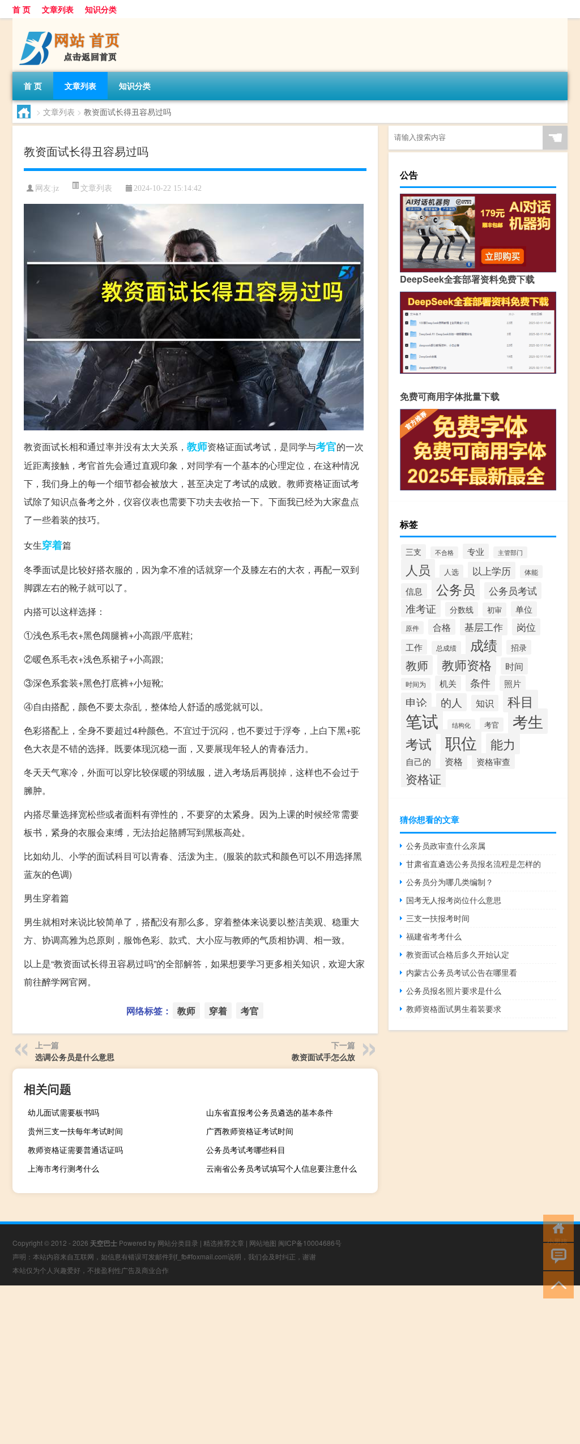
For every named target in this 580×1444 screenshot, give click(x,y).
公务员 (455, 589)
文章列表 (58, 9)
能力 (503, 744)
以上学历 (491, 570)
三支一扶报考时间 (438, 918)
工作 (414, 647)
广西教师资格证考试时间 (249, 1131)
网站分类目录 (177, 1243)
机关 (448, 683)
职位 (461, 742)
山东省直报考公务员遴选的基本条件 (269, 1112)
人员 (418, 569)
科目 (521, 701)
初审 (494, 609)
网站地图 (262, 1243)
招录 (519, 647)
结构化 (461, 725)
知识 (485, 703)
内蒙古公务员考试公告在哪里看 (461, 972)
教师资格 (467, 664)
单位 (523, 609)
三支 (413, 551)
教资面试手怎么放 (323, 1056)
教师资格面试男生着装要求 (453, 1008)
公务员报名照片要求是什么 (453, 990)
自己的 (418, 761)
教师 (197, 446)
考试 (419, 743)
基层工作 (483, 627)
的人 (451, 702)
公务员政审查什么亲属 (445, 845)
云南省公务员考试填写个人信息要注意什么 (281, 1168)
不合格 (444, 552)
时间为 (416, 684)
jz (56, 188)
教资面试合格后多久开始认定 (457, 954)
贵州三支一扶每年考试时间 (75, 1131)
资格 (454, 761)
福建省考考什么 (434, 936)
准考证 (421, 608)
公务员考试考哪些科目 (245, 1149)
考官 (326, 446)
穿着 (52, 544)
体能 (531, 571)
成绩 (483, 645)
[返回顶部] (556, 1284)
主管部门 (510, 552)
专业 (475, 551)
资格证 (423, 778)
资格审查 (493, 761)
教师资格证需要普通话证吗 (75, 1149)
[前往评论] (556, 1255)
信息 (414, 591)
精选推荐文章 (223, 1243)
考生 (528, 721)
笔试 (422, 720)
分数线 (462, 609)
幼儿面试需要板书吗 (63, 1112)
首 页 (21, 9)
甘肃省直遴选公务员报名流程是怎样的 (473, 863)
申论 (416, 702)
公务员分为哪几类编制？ (449, 881)
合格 (442, 627)
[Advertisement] (290, 1364)
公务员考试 (513, 590)
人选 (451, 571)
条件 (480, 683)
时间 (514, 666)
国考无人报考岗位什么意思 (453, 899)
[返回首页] (556, 1227)
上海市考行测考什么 (63, 1168)
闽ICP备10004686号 (310, 1243)
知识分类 (101, 9)
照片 (512, 683)
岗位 (526, 627)
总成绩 (446, 648)
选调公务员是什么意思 (74, 1056)
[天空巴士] (71, 22)
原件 (412, 628)
